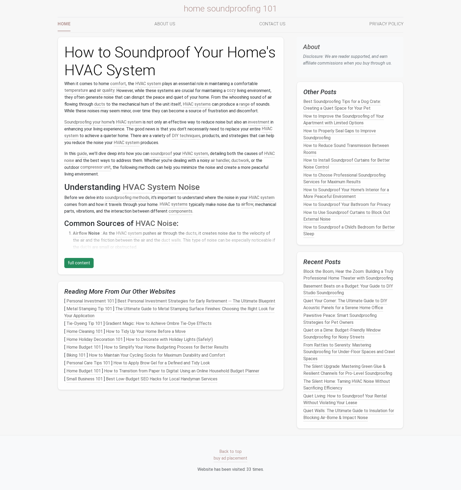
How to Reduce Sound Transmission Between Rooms (346, 149)
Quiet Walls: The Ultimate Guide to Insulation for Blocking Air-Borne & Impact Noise (348, 414)
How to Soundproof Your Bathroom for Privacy (347, 204)
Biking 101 (76, 355)
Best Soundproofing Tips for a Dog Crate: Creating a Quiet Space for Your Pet (342, 105)
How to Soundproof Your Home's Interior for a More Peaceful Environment (346, 193)
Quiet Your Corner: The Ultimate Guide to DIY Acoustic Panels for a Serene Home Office (345, 304)
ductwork (240, 160)
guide (82, 153)
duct (165, 240)
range (244, 104)
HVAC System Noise (161, 187)
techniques (190, 135)
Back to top (230, 451)
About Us (164, 23)
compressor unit (95, 167)
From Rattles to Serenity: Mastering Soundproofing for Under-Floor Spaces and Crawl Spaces (349, 351)
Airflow (80, 233)
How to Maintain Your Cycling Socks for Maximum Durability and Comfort (157, 355)
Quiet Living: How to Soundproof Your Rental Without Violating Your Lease (345, 399)
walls (176, 240)
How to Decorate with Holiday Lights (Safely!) (169, 339)
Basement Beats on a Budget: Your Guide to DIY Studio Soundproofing (348, 290)
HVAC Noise (156, 223)
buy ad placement (230, 458)
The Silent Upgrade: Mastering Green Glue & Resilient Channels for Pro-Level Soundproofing (347, 370)
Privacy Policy (386, 23)
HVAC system (148, 83)
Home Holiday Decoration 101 (94, 339)
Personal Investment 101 (90, 301)
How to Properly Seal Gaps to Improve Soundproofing (339, 134)
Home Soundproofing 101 (230, 8)
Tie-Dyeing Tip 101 (84, 323)
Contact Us (272, 23)
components (180, 211)
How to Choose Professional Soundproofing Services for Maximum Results (344, 178)
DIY (175, 135)
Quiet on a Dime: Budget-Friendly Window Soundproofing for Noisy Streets (342, 334)
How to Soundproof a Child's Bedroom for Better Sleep (349, 230)
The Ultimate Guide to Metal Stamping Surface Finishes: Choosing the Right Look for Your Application (169, 312)
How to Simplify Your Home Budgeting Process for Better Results (166, 347)
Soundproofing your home (88, 122)
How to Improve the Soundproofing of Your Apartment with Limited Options (343, 120)
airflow (247, 204)
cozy (231, 90)
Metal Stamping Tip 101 (89, 308)
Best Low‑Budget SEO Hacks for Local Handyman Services (161, 378)
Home (64, 23)
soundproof (161, 153)
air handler (220, 160)
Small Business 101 (84, 378)
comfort (118, 83)
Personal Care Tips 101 (88, 363)
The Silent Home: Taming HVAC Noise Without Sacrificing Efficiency (346, 385)
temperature (76, 90)
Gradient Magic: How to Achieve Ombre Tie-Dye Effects (159, 323)
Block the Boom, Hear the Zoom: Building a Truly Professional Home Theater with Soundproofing (348, 275)
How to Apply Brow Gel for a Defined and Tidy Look (161, 363)
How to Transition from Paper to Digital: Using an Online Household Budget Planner (181, 370)
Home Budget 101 (83, 347)
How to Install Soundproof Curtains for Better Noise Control (346, 164)
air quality (105, 90)
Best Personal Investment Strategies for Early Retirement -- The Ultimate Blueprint (196, 301)
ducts (99, 104)
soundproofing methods (127, 197)
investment (258, 122)
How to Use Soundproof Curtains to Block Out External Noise (346, 216)
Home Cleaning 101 (84, 331)
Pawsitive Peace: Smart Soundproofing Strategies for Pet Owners (340, 319)
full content (79, 262)
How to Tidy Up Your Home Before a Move (146, 331)
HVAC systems (197, 104)
